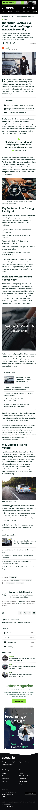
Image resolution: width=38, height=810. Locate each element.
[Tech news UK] (10, 7)
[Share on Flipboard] (10, 43)
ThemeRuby (10, 583)
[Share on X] (7, 43)
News (5, 19)
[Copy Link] (14, 43)
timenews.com (26, 580)
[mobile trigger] (3, 7)
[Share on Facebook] (3, 43)
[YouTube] (7, 807)
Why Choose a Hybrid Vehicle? (16, 112)
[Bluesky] (19, 647)
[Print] (34, 613)
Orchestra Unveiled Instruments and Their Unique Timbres (25, 542)
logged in (14, 622)
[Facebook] (19, 633)
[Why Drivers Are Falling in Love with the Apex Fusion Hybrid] (5, 658)
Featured (13, 577)
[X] (19, 638)
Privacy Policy (18, 603)
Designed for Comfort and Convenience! (20, 109)
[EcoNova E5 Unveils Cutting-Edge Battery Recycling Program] (5, 667)
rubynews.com (15, 580)
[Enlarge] (33, 180)
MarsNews (20, 583)
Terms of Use (22, 601)
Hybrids (11, 656)
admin (7, 47)
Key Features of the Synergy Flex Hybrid (19, 105)
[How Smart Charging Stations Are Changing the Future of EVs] (9, 380)
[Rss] (12, 807)
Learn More (19, 701)
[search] (24, 8)
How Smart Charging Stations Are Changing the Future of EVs (23, 380)
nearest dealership (9, 418)
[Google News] (19, 642)
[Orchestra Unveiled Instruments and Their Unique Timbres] (7, 542)
